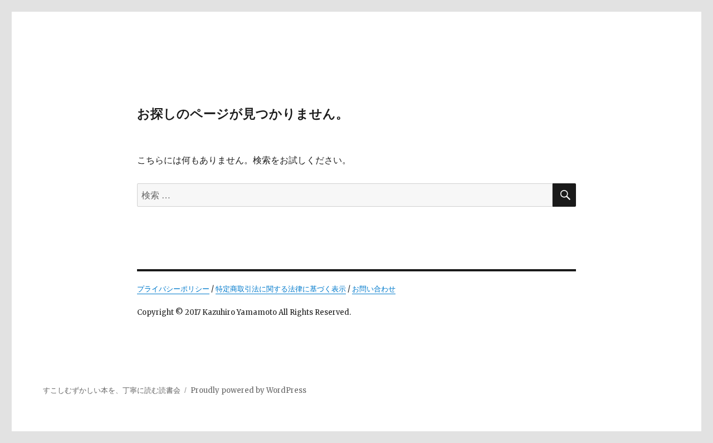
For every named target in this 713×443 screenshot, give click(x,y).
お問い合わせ (373, 289)
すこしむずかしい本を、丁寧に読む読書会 (111, 390)
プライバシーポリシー (173, 289)
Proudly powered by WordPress (248, 390)
